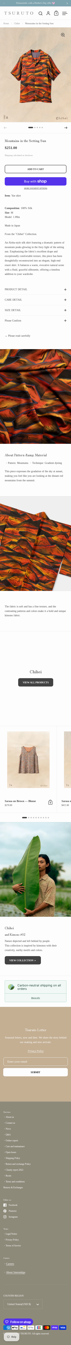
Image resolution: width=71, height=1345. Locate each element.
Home (6, 23)
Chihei (17, 23)
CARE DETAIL (13, 299)
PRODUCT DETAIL (16, 289)
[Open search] (41, 14)
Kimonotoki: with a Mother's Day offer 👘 (35, 3)
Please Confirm (13, 320)
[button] (30, 127)
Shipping (9, 155)
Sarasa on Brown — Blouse (28, 769)
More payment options (35, 188)
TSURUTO (25, 1333)
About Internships (15, 1272)
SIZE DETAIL (13, 310)
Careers (10, 1263)
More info (35, 998)
